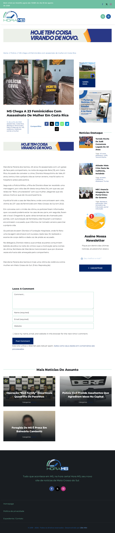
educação (99, 203)
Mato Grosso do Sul (14, 127)
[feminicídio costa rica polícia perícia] (38, 60)
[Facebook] (46, 123)
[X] (51, 123)
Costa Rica (20, 124)
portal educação (102, 208)
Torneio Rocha (101, 157)
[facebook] (102, 4)
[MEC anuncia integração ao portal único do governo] (86, 189)
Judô (105, 155)
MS (23, 127)
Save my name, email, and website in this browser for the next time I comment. (51, 334)
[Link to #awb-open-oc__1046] (103, 16)
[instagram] (111, 4)
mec (105, 203)
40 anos (103, 153)
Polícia (33, 402)
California (99, 179)
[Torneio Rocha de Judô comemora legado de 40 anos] (86, 138)
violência (10, 129)
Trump (106, 181)
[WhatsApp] (62, 123)
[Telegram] (67, 123)
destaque (10, 125)
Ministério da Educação (100, 206)
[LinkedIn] (57, 123)
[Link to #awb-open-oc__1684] (108, 16)
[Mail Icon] (57, 460)
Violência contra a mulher (14, 130)
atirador (103, 177)
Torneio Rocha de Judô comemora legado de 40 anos (102, 144)
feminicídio (19, 125)
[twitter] (107, 4)
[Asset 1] (14, 12)
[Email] (56, 129)
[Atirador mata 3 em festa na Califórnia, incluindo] (86, 165)
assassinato (11, 124)
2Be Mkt (83, 528)
